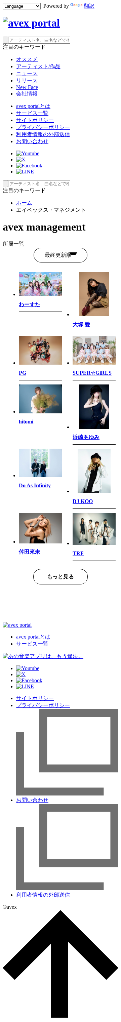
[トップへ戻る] (60, 1016)
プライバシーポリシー (43, 127)
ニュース (27, 73)
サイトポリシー (35, 120)
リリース (27, 80)
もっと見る (60, 576)
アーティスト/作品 (38, 66)
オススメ (27, 59)
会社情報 (27, 93)
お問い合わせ (32, 141)
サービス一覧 (32, 113)
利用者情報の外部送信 (43, 134)
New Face (27, 87)
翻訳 (89, 6)
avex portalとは (33, 106)
